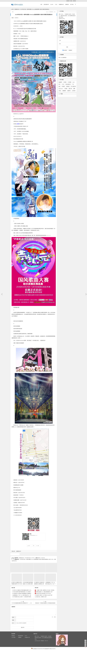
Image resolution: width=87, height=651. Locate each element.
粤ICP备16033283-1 (52, 648)
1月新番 (64, 82)
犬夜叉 (60, 90)
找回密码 (70, 50)
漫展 (74, 88)
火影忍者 (73, 90)
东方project (61, 88)
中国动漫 (67, 86)
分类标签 (74, 0)
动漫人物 (70, 88)
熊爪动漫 (15, 554)
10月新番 (69, 82)
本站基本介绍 (27, 637)
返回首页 (68, 0)
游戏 (59, 86)
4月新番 (63, 86)
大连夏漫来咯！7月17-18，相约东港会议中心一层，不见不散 (50, 584)
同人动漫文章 (73, 86)
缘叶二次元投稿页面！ (63, 57)
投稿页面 (67, 4)
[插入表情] (52, 617)
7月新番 (65, 88)
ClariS (51, 4)
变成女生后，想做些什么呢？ (41, 596)
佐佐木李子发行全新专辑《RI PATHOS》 (43, 593)
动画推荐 (60, 82)
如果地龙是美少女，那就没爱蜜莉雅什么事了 (44, 591)
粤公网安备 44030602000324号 (38, 648)
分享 (38, 545)
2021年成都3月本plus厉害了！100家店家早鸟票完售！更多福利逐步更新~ (26, 596)
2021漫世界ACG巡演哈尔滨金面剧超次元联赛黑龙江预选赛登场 (39, 584)
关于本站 (71, 4)
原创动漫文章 (46, 4)
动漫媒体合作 (61, 4)
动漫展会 (19, 637)
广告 (73, 84)
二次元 (56, 4)
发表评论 (51, 11)
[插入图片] (55, 617)
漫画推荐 (64, 90)
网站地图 (46, 648)
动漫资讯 (69, 90)
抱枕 (71, 0)
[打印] (47, 12)
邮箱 (13, 620)
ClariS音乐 (13, 637)
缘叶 (37, 557)
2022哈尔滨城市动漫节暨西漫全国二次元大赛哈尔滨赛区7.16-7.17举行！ (28, 584)
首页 (41, 4)
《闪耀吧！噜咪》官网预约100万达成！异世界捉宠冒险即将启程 (48, 590)
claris (74, 82)
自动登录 (65, 50)
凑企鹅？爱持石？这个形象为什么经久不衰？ (44, 595)
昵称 (13, 617)
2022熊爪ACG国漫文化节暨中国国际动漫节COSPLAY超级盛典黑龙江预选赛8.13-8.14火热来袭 (30, 590)
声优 (59, 84)
